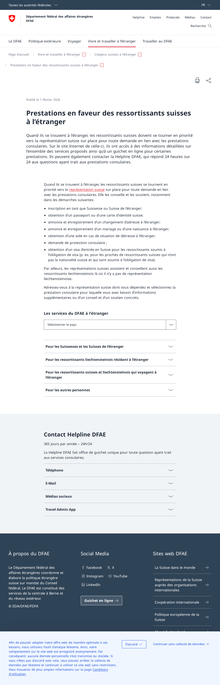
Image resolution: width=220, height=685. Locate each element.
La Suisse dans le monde (175, 567)
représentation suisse (87, 189)
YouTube (120, 576)
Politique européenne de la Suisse (177, 617)
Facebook (94, 567)
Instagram (94, 576)
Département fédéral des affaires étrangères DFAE (60, 18)
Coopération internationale (177, 602)
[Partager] (208, 80)
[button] (15, 41)
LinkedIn (93, 584)
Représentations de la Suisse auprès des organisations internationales (178, 584)
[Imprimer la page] (197, 80)
